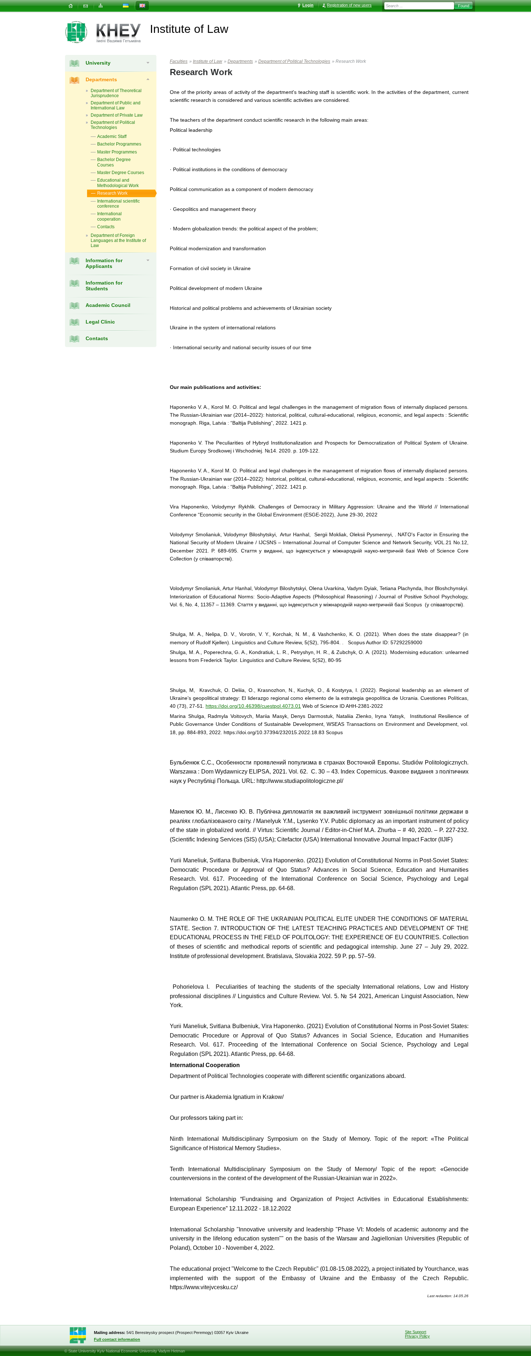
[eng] (142, 6)
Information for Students (104, 285)
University (98, 63)
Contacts (97, 338)
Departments (101, 79)
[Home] (70, 6)
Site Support (415, 1332)
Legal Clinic (100, 322)
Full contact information (117, 1339)
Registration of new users (349, 5)
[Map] (100, 6)
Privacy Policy (417, 1336)
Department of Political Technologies (294, 61)
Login (308, 5)
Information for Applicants (104, 263)
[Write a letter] (85, 6)
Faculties (178, 61)
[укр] (125, 6)
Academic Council (108, 305)
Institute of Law (207, 61)
